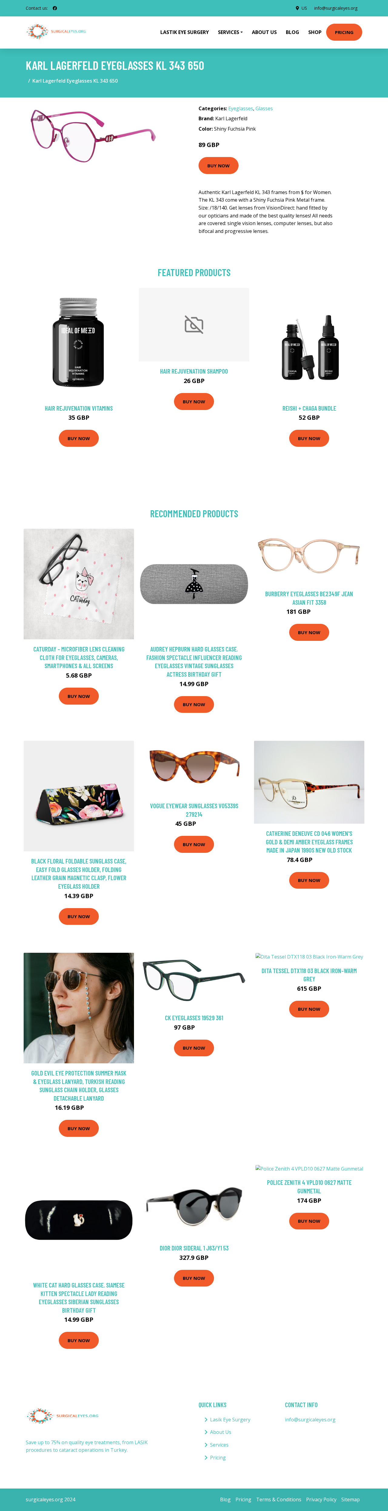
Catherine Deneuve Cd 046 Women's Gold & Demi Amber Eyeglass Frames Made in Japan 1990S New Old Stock (309, 841)
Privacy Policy (321, 1499)
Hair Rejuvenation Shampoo (194, 371)
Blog (292, 32)
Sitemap (350, 1499)
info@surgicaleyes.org (335, 8)
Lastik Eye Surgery (184, 32)
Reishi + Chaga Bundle (309, 408)
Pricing (344, 32)
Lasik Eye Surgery (230, 1419)
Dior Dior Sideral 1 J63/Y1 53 (194, 1248)
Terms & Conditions (278, 1499)
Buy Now (218, 165)
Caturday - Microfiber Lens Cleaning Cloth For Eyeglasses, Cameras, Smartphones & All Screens (79, 657)
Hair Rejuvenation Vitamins (79, 408)
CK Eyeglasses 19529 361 (194, 1017)
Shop (315, 32)
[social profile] (54, 8)
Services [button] (228, 32)
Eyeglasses (240, 108)
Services (219, 1444)
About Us (264, 32)
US (304, 8)
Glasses (264, 108)
